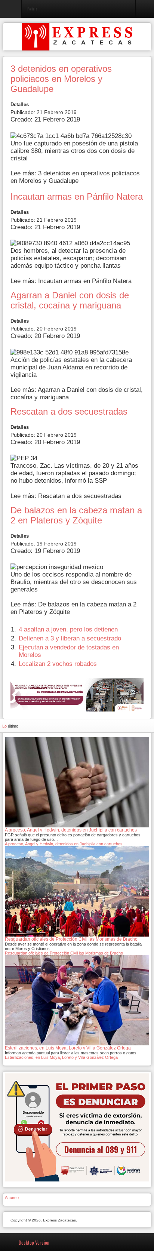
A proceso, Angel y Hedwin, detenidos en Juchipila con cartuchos (64, 844)
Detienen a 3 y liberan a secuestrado (70, 638)
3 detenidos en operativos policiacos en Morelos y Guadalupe (61, 79)
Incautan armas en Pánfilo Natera (76, 197)
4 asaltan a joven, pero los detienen (68, 629)
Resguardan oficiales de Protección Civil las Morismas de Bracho (64, 953)
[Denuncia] (77, 1127)
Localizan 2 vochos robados (58, 663)
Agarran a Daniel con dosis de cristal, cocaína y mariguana (69, 300)
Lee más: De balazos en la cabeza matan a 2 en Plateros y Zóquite (73, 608)
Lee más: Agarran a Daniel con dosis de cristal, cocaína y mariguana (76, 393)
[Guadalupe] (77, 694)
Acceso (12, 1197)
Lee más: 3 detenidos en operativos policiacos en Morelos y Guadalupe (75, 177)
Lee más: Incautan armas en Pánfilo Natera (71, 281)
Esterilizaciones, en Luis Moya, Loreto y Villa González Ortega (61, 1057)
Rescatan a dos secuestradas (68, 412)
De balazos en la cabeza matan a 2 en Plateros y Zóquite (76, 515)
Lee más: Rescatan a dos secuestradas (65, 496)
